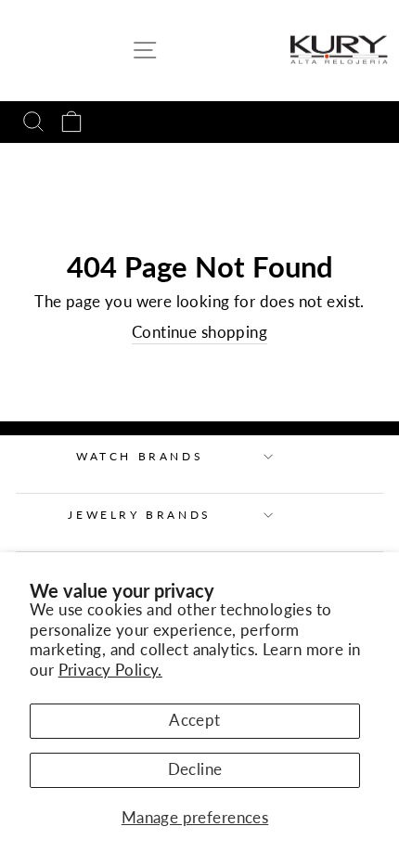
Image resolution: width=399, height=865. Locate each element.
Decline (195, 769)
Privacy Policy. (110, 670)
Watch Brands (139, 456)
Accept (194, 720)
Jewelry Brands (139, 515)
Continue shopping (199, 332)
